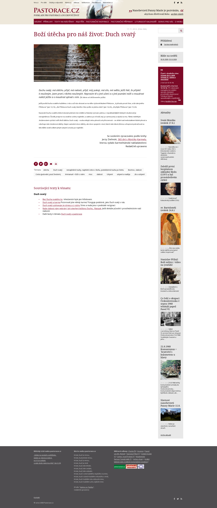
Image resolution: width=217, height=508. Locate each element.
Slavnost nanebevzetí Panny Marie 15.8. (170, 403)
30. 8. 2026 (164, 59)
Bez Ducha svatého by (53, 199)
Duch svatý (57, 170)
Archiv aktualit (166, 435)
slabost (100, 174)
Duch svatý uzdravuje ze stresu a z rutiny (61, 205)
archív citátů (177, 14)
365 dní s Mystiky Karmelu (132, 139)
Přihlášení (166, 40)
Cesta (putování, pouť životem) (48, 174)
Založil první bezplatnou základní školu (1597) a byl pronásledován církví (169, 173)
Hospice (140, 451)
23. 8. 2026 (173, 59)
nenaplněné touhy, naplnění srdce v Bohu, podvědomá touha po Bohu (95, 170)
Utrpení (110, 174)
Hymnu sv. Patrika (86, 487)
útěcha (46, 170)
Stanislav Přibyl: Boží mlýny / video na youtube (171, 262)
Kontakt (37, 497)
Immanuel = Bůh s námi (75, 174)
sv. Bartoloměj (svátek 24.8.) (168, 209)
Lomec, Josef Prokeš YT (125, 456)
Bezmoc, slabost (135, 170)
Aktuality (166, 112)
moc (90, 174)
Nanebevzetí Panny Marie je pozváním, (156, 10)
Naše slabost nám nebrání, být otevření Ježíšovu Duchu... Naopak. (72, 208)
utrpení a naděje (123, 174)
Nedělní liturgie (171, 101)
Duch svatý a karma (51, 202)
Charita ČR (132, 451)
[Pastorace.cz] (56, 12)
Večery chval (137, 459)
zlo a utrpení (139, 174)
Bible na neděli (169, 55)
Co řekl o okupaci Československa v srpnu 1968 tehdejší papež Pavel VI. (170, 304)
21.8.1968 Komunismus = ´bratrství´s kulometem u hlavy (169, 352)
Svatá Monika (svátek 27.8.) (168, 121)
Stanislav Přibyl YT (133, 454)
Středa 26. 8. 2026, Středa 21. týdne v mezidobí (168, 77)
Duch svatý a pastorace (71, 214)
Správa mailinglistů (171, 44)
